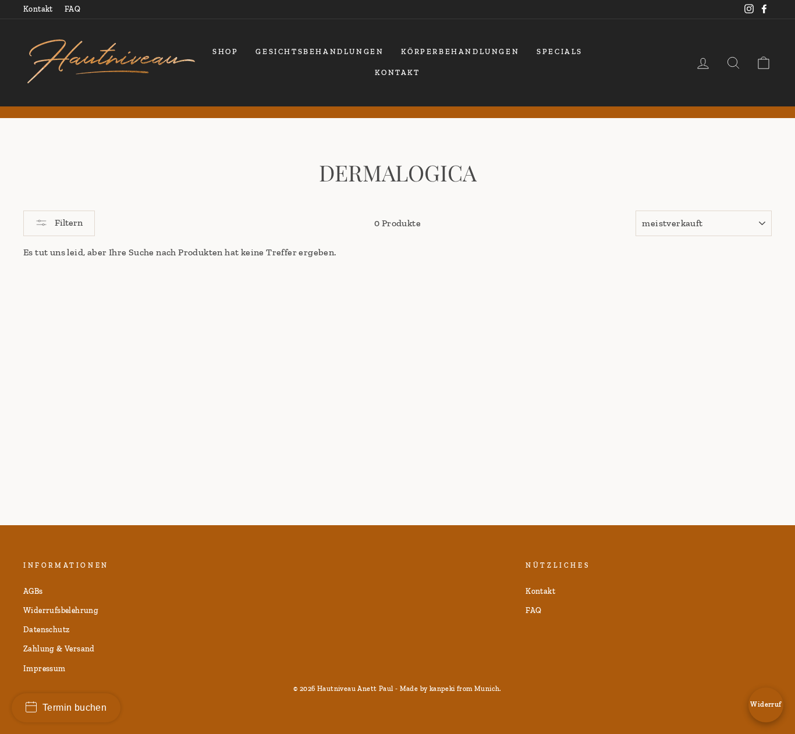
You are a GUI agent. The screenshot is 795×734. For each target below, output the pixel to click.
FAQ (72, 8)
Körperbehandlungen (460, 51)
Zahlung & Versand (59, 648)
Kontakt (38, 8)
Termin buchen (74, 707)
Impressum (44, 668)
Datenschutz (46, 629)
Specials (560, 51)
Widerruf (765, 704)
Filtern (68, 222)
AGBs (33, 591)
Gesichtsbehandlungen (319, 51)
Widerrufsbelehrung (60, 610)
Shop (225, 51)
